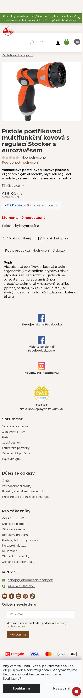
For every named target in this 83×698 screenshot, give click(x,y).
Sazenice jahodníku (15, 426)
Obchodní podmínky (15, 556)
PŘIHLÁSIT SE (18, 634)
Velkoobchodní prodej (16, 486)
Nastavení (61, 688)
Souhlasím (21, 688)
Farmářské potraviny (16, 448)
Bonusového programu (42, 205)
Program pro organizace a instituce (25, 497)
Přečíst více (11, 186)
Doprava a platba (13, 524)
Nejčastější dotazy (14, 545)
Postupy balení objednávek (20, 540)
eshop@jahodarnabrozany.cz (30, 580)
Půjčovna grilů (11, 459)
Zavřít (9, 235)
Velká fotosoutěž (13, 518)
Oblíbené (42, 42)
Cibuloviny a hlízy (13, 432)
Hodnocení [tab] (41, 250)
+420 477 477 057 (21, 586)
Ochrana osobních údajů (18, 562)
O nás (6, 480)
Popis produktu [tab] (17, 250)
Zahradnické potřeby (16, 453)
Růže (5, 437)
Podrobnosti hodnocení (20, 162)
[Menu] (77, 42)
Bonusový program (15, 535)
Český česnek (11, 442)
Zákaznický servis (13, 529)
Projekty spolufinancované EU (22, 491)
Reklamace (9, 551)
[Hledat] (32, 42)
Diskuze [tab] (59, 250)
